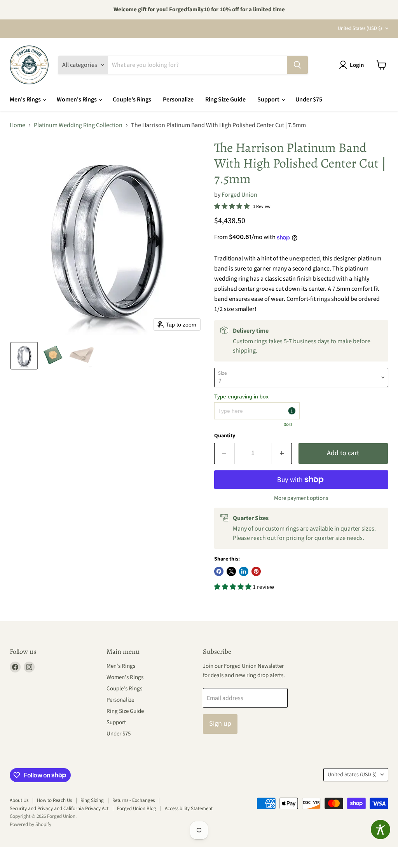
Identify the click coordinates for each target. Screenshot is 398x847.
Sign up (220, 723)
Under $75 (308, 99)
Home (17, 125)
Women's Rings (77, 99)
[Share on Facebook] (218, 571)
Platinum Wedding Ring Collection (78, 125)
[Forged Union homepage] (29, 64)
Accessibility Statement (189, 808)
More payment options (301, 498)
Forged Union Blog (136, 808)
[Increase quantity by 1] (282, 453)
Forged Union (239, 194)
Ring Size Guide (225, 99)
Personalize (178, 99)
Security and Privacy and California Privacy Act (59, 808)
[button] (353, 65)
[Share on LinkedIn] (243, 571)
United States (360, 28)
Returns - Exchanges (133, 800)
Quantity (224, 436)
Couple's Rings (132, 99)
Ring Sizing (92, 800)
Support (269, 99)
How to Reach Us (54, 800)
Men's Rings (26, 99)
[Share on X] (231, 571)
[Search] (297, 65)
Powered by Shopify (30, 824)
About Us (19, 800)
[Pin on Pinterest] (256, 571)
